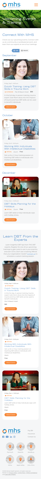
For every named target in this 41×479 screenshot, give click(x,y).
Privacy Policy (13, 472)
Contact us (31, 254)
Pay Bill (30, 430)
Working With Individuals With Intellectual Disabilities (19, 147)
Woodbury (31, 452)
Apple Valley (20, 465)
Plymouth (10, 452)
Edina (10, 465)
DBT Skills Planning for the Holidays (20, 205)
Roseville (20, 452)
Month (25, 50)
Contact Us (32, 437)
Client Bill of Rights (10, 474)
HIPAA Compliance (31, 472)
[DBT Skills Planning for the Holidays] (20, 187)
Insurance (31, 434)
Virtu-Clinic (31, 465)
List (17, 50)
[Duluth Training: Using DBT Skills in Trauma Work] (20, 69)
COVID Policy (22, 472)
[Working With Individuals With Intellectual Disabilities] (20, 129)
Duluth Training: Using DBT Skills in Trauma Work (20, 87)
